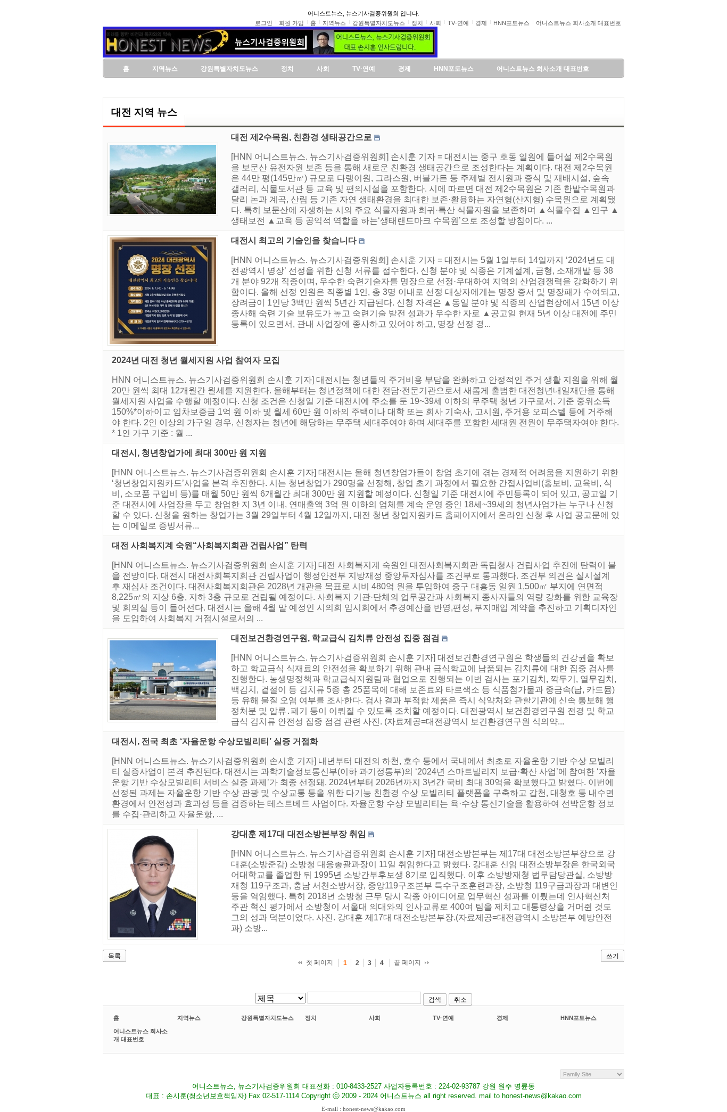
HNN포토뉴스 (578, 1018)
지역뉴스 (189, 1018)
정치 (311, 1018)
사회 (375, 1018)
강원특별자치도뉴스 (267, 1018)
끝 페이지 (407, 962)
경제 (502, 1018)
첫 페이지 (319, 962)
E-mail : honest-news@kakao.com (363, 1109)
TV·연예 (443, 1018)
